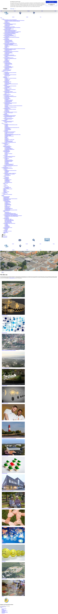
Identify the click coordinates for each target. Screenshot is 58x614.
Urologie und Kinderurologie (8, 141)
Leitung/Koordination (7, 98)
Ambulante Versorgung (8, 202)
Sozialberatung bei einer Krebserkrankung (10, 89)
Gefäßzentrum (5, 85)
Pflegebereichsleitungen (8, 212)
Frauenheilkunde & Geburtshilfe (9, 160)
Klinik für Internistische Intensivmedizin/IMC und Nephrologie (13, 31)
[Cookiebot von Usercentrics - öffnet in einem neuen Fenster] (5, 8)
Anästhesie (6, 125)
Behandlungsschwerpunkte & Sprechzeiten (10, 115)
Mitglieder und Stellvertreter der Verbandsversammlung (10, 198)
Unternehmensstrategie (6, 197)
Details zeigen (12, 8)
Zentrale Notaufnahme (6, 61)
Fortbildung (6, 224)
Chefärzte (6, 119)
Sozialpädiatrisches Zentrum (6, 108)
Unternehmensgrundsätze (6, 196)
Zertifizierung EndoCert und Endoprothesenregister (11, 83)
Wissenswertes (7, 54)
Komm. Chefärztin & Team (8, 34)
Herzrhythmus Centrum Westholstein (8, 91)
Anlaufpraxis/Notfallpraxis (6, 145)
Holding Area (6, 126)
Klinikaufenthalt (5, 169)
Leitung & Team (7, 73)
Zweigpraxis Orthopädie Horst (9, 164)
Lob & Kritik (5, 192)
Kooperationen (5, 230)
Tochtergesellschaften (6, 218)
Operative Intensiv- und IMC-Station (9, 139)
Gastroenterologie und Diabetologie (9, 132)
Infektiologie (6, 45)
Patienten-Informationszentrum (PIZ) (8, 168)
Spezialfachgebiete (4, 120)
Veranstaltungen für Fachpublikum (7, 194)
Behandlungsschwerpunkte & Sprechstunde (10, 33)
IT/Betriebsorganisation (8, 204)
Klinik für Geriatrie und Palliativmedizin (8, 35)
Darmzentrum (5, 77)
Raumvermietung (7, 226)
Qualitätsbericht (4, 610)
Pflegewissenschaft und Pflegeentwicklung (10, 213)
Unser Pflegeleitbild (7, 147)
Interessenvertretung (5, 228)
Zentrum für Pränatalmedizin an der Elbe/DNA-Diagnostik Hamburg (13, 105)
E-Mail (1, 607)
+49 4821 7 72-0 (3, 606)
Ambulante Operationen (6, 143)
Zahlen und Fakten (5, 232)
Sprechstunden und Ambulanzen (9, 41)
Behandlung (6, 144)
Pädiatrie (6, 137)
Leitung (6, 113)
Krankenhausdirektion (8, 201)
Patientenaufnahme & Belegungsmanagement (10, 170)
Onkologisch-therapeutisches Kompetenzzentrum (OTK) (12, 127)
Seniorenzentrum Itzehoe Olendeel (7, 227)
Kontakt (6, 47)
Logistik (6, 205)
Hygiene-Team (7, 176)
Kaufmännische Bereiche (6, 200)
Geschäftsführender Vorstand (7, 199)
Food (5, 184)
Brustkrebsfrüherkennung (8, 179)
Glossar (3, 609)
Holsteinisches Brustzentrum (7, 94)
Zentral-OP (6, 130)
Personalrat (6, 229)
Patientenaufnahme (7, 128)
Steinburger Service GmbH (8, 222)
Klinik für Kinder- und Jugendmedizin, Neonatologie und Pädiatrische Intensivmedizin (14, 48)
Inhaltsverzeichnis (4, 608)
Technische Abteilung (7, 207)
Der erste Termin (7, 110)
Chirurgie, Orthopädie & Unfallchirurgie (10, 156)
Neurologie (6, 138)
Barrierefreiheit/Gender (5, 612)
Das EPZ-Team (7, 82)
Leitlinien (6, 88)
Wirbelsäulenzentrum (6, 114)
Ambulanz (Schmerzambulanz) (9, 24)
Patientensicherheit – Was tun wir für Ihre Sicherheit (11, 216)
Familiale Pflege (7, 174)
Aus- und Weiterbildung (8, 66)
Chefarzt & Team (7, 22)
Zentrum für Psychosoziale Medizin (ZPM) (10, 142)
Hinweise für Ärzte (7, 25)
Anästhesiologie (7, 158)
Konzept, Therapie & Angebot (9, 112)
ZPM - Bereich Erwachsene (6, 62)
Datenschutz (3, 611)
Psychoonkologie (7, 181)
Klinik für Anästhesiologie (6, 23)
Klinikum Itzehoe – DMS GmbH (9, 219)
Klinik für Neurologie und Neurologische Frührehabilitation (10, 51)
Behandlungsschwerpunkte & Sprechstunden (10, 58)
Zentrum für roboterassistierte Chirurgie (8, 118)
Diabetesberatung (7, 180)
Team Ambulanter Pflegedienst (9, 148)
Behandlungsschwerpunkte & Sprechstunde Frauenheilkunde (12, 27)
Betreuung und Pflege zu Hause (7, 146)
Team (5, 93)
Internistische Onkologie (8, 135)
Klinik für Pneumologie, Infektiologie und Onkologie (11, 32)
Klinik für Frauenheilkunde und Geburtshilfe (9, 26)
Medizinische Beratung (6, 178)
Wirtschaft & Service (7, 209)
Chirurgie (6, 159)
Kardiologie (6, 136)
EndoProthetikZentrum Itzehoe (7, 81)
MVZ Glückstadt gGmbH (8, 221)
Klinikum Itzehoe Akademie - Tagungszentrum (9, 223)
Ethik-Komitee (5, 190)
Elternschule (6, 106)
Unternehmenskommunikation (9, 208)
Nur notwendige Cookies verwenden (51, 4)
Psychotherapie (7, 163)
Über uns (3, 195)
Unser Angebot (7, 186)
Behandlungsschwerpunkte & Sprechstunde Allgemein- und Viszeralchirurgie (14, 20)
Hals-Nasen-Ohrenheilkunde (7, 70)
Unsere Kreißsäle (7, 104)
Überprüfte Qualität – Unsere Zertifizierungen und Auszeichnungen (13, 215)
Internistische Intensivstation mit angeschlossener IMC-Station (12, 134)
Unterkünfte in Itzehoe (6, 191)
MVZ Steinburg (5, 157)
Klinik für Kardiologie (6, 39)
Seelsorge (4, 189)
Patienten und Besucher (5, 167)
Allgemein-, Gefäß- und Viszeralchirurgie (10, 131)
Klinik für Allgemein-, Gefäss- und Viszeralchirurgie (10, 19)
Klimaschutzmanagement (6, 210)
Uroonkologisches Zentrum (8, 101)
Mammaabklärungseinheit (6, 150)
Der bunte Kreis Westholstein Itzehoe (9, 149)
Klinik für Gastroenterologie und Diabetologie (11, 30)
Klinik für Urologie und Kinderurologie (8, 57)
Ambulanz (6, 21)
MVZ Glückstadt (5, 155)
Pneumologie (6, 140)
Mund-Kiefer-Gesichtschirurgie (7, 69)
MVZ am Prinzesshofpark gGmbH (9, 220)
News (4, 193)
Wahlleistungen (7, 171)
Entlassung (6, 172)
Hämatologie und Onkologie (8, 161)
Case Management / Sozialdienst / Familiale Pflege (9, 173)
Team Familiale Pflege (8, 175)
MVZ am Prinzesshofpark (6, 151)
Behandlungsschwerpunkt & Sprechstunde (10, 49)
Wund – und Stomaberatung (8, 182)
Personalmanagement (7, 206)
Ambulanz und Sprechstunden (9, 52)
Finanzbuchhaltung (7, 203)
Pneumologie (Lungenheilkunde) (9, 44)
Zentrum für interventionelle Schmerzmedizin (9, 116)
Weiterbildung (7, 225)
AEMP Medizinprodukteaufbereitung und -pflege (11, 124)
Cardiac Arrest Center (6, 76)
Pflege (2, 123)
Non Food (6, 185)
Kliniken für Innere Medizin (6, 29)
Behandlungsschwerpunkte (8, 63)
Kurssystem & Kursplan (8, 187)
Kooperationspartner (7, 75)
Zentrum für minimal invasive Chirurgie (8, 95)
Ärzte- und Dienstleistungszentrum (7, 188)
